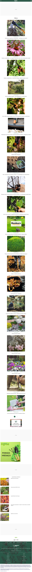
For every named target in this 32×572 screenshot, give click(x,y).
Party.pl (24, 553)
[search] (31, 0)
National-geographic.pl (8, 562)
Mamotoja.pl (8, 559)
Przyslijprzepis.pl (24, 556)
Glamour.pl (8, 556)
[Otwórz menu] (0, 0)
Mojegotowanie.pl (8, 560)
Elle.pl (8, 553)
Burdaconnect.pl (24, 560)
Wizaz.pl (24, 559)
